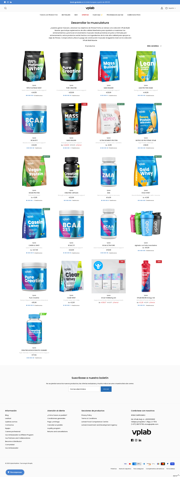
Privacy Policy (86, 415)
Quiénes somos (11, 422)
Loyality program (53, 428)
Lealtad (8, 418)
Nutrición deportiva (125, 469)
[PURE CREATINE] (71, 66)
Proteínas (114, 469)
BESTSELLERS (66, 15)
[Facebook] (5, 2)
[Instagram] (8, 2)
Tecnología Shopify (26, 463)
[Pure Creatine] (34, 276)
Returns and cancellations (57, 431)
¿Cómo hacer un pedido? (57, 415)
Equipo (7, 428)
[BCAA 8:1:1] (34, 119)
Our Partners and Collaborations (17, 438)
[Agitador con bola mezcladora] (146, 224)
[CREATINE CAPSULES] (71, 171)
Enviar (106, 389)
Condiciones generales (56, 418)
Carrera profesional (12, 431)
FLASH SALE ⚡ (98, 15)
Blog (7, 415)
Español (171, 8)
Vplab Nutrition (14, 463)
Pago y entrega (53, 422)
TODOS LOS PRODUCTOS (49, 15)
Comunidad (9, 444)
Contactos (9, 425)
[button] (176, 476)
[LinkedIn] (11, 2)
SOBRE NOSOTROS (133, 15)
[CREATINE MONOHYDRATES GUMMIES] (34, 329)
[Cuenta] (161, 8)
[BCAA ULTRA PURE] (109, 224)
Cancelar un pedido (55, 425)
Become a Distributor (13, 441)
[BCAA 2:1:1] (71, 224)
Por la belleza (171, 469)
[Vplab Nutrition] (90, 8)
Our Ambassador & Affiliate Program (19, 435)
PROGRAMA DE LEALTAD (115, 15)
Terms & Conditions (89, 418)
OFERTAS (85, 15)
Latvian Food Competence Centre (94, 422)
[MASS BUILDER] (109, 66)
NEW (76, 15)
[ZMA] (109, 171)
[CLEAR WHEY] (71, 276)
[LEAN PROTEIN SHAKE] (146, 66)
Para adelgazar (139, 469)
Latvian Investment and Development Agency (99, 425)
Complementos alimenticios (155, 469)
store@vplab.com (151, 424)
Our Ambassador (11, 448)
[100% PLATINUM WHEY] (34, 66)
